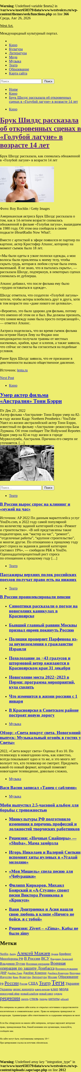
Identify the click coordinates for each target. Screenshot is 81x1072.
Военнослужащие (66, 968)
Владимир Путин (12, 963)
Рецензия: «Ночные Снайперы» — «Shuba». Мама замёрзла (42, 840)
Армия (54, 954)
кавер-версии (42, 989)
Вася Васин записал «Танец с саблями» (38, 787)
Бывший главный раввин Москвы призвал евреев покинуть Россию (43, 627)
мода (63, 988)
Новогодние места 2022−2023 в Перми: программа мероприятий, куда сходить (42, 682)
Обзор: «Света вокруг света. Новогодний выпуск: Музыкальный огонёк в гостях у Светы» (40, 737)
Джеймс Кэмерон (35, 973)
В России (32, 958)
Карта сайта (18, 73)
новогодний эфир (10, 993)
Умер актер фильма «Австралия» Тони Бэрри (31, 398)
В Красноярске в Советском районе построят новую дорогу (44, 712)
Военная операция (38, 963)
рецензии (10, 998)
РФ (2, 983)
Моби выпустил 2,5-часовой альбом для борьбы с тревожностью (39, 807)
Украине (72, 983)
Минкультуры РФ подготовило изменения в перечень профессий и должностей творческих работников (44, 824)
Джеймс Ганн (14, 973)
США (33, 983)
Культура (16, 49)
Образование (19, 69)
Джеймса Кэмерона (58, 973)
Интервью (75, 973)
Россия (23, 983)
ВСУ (45, 958)
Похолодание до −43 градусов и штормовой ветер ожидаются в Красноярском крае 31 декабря (39, 663)
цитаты (54, 999)
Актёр (12, 954)
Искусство (6, 977)
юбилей (65, 999)
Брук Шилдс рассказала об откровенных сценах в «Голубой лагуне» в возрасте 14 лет (40, 132)
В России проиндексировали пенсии (35, 596)
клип (54, 989)
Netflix (4, 954)
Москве (52, 977)
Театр (13, 65)
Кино (13, 45)
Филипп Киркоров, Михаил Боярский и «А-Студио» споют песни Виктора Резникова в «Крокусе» (39, 892)
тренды (43, 999)
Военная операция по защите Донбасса (33, 966)
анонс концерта (23, 989)
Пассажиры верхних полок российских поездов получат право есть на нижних (38, 577)
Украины (6, 989)
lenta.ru (22, 370)
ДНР (3, 973)
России (11, 983)
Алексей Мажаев (33, 953)
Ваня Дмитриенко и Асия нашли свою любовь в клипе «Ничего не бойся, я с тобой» (41, 914)
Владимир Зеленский (61, 959)
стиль (33, 999)
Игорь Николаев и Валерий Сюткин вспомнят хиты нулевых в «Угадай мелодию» (45, 857)
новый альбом (29, 993)
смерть (25, 999)
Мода (13, 57)
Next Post (7, 378)
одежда (58, 993)
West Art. (6, 26)
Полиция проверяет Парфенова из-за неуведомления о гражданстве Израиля (43, 644)
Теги (58, 982)
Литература (18, 53)
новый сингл (46, 993)
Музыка (15, 61)
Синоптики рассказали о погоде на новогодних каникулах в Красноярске (43, 611)
